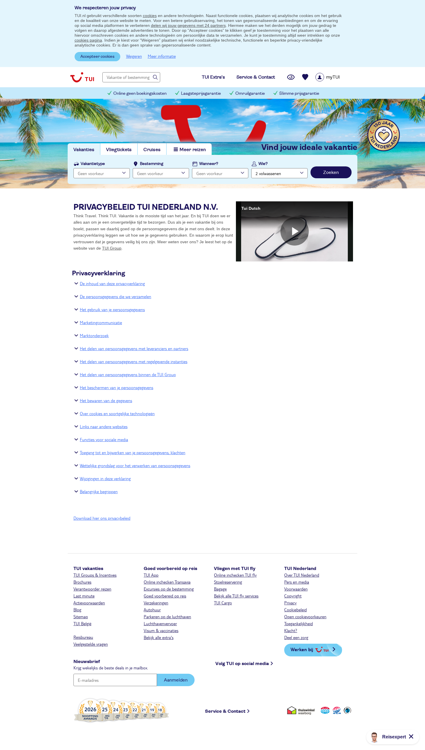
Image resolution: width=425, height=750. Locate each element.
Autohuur (152, 609)
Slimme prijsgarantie (299, 93)
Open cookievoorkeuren (305, 616)
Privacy (290, 602)
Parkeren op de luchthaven (167, 616)
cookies (150, 15)
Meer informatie (162, 56)
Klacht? (290, 630)
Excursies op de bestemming (169, 588)
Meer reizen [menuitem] (193, 149)
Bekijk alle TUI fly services (236, 595)
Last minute (84, 595)
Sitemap (80, 616)
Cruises (151, 149)
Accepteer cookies (97, 57)
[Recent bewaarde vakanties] (305, 77)
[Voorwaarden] (336, 710)
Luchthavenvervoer (160, 623)
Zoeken (331, 172)
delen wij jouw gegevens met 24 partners (188, 25)
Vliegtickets (119, 149)
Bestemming (151, 164)
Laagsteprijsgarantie (201, 93)
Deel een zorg (296, 637)
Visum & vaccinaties (161, 630)
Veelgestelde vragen (90, 644)
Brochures (82, 581)
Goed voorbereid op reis (165, 595)
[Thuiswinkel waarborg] (302, 710)
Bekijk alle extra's (158, 637)
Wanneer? (208, 164)
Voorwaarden (296, 588)
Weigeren (134, 56)
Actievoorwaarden (89, 602)
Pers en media (296, 581)
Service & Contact (225, 711)
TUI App (151, 575)
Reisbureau (83, 637)
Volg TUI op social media (242, 663)
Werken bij (302, 649)
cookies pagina (88, 40)
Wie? (263, 164)
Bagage (220, 588)
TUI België (82, 623)
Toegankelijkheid (298, 623)
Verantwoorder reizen (92, 588)
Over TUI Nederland (301, 575)
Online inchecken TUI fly (235, 575)
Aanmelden (176, 680)
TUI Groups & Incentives (95, 575)
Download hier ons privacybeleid (101, 518)
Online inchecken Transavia (167, 581)
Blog (77, 609)
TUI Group (111, 248)
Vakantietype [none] (93, 164)
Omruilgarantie (250, 93)
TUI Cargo (223, 602)
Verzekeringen (156, 602)
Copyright (293, 595)
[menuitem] (335, 77)
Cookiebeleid (295, 609)
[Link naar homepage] (82, 77)
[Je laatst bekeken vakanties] (291, 77)
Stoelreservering (228, 581)
